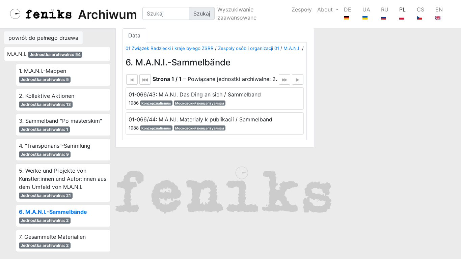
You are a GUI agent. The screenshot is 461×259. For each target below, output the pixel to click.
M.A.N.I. (292, 48)
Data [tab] (134, 35)
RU (384, 9)
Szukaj (201, 13)
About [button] (325, 9)
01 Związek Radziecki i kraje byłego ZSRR (170, 48)
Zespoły (302, 9)
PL (402, 9)
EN (439, 9)
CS (420, 9)
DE (347, 9)
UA (366, 9)
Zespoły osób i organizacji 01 (248, 48)
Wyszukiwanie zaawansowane (236, 13)
